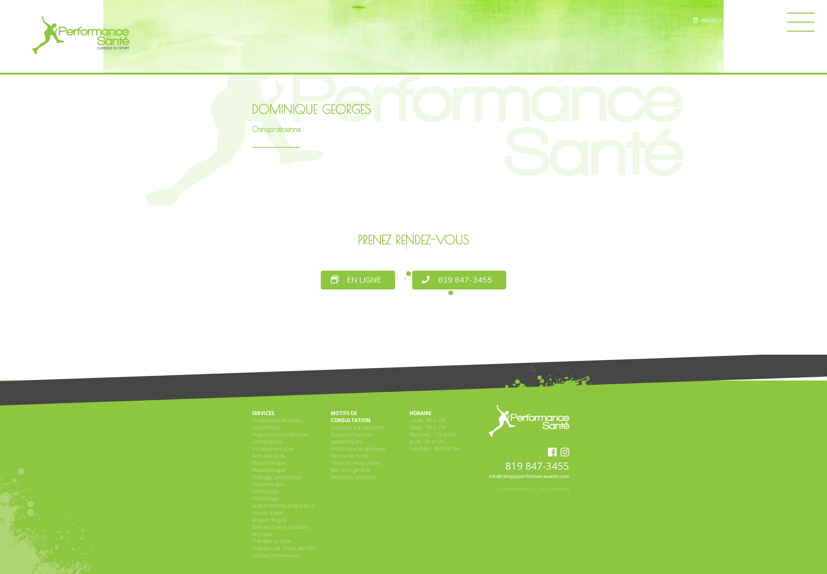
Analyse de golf (269, 519)
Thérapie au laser (271, 541)
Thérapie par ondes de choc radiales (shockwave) (284, 552)
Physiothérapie (269, 462)
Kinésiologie (265, 498)
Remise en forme (350, 455)
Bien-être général (350, 470)
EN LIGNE (363, 280)
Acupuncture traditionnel (280, 434)
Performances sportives (358, 448)
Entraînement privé (273, 448)
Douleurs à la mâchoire (357, 427)
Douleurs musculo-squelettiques (352, 438)
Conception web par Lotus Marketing (533, 489)
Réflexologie (266, 491)
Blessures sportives (353, 477)
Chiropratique (267, 441)
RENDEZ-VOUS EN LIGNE (731, 20)
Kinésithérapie (268, 484)
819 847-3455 (464, 280)
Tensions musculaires (355, 462)
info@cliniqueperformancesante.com (529, 476)
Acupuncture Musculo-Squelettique (277, 424)
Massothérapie (269, 470)
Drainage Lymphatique (277, 477)
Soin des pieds (268, 455)
